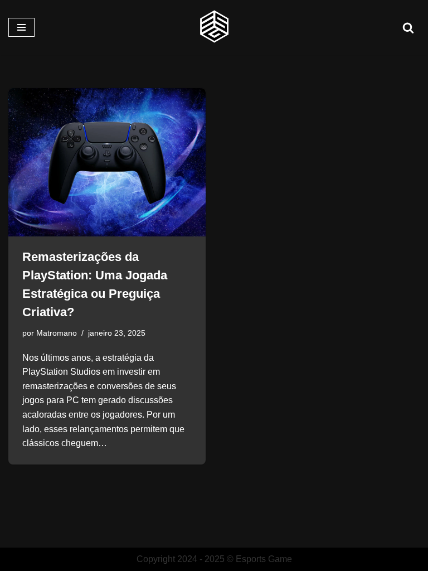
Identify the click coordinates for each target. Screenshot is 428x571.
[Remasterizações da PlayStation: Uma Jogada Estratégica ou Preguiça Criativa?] (107, 162)
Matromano (56, 332)
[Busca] (408, 27)
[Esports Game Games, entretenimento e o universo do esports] (214, 27)
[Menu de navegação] (21, 27)
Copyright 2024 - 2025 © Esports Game (214, 559)
